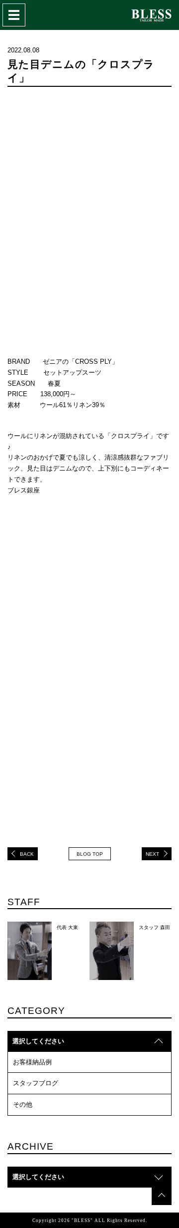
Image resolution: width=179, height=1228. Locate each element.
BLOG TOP (90, 854)
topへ (162, 1195)
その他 (22, 1104)
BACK (27, 854)
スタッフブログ (35, 1083)
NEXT (152, 854)
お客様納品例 (32, 1062)
